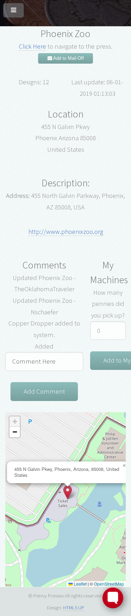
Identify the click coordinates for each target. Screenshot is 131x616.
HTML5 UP (73, 607)
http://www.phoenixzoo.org (65, 232)
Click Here (32, 46)
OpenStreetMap (109, 584)
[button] (67, 492)
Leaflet (80, 584)
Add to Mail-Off (68, 58)
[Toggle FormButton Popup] (112, 597)
